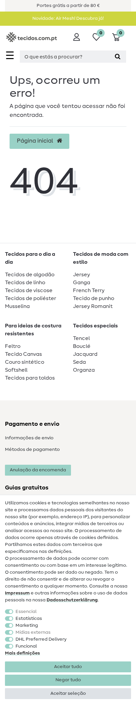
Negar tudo (68, 680)
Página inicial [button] (35, 141)
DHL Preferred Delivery (41, 639)
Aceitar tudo (68, 666)
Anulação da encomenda (38, 470)
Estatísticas (29, 618)
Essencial (26, 611)
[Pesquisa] (117, 56)
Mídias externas (33, 632)
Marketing (27, 625)
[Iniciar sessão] (76, 37)
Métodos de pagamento (32, 449)
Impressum (17, 593)
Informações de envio (29, 438)
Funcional (26, 646)
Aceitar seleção (68, 693)
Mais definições (22, 653)
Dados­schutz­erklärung (72, 600)
